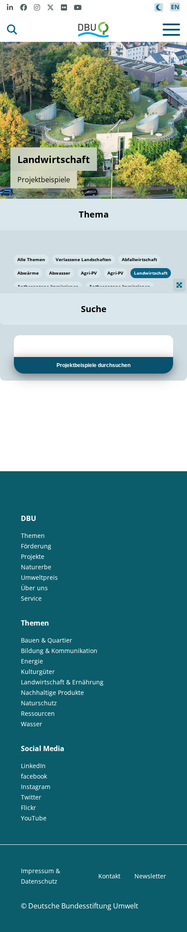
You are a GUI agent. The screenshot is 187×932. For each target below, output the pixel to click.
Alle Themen (31, 259)
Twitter (31, 797)
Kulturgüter (38, 671)
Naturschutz (39, 703)
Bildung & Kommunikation (59, 650)
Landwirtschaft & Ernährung (62, 682)
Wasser (31, 724)
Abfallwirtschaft (139, 259)
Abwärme (28, 273)
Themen (33, 535)
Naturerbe (36, 567)
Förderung (36, 546)
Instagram (35, 786)
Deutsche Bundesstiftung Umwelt (83, 906)
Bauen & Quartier (46, 640)
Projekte (32, 556)
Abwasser (59, 273)
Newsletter (150, 876)
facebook (34, 776)
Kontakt (109, 876)
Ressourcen (38, 713)
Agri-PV (89, 273)
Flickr (28, 807)
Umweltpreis (39, 577)
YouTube (34, 818)
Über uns (34, 588)
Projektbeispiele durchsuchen (93, 365)
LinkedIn (33, 766)
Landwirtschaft (150, 273)
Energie (32, 661)
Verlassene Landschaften (83, 259)
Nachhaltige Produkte (52, 692)
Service (31, 598)
